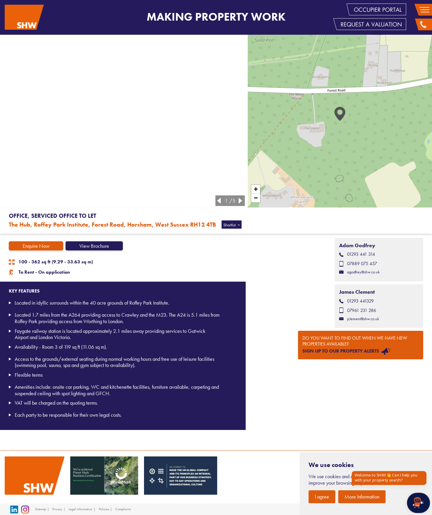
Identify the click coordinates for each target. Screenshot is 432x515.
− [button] (256, 198)
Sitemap (40, 509)
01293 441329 (360, 301)
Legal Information (80, 509)
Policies (104, 509)
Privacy (57, 509)
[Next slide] (241, 200)
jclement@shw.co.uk (363, 318)
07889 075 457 (362, 263)
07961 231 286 (361, 310)
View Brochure (94, 245)
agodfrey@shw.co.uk (363, 272)
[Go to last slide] (217, 200)
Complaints (123, 509)
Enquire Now (36, 245)
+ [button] (256, 189)
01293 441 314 (361, 254)
